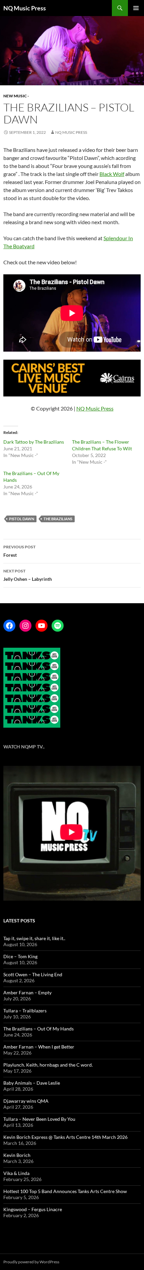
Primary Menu (136, 8)
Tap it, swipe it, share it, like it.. (34, 938)
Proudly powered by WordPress (31, 1261)
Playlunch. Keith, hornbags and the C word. (48, 1065)
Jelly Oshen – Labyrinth (27, 575)
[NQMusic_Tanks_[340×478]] (31, 687)
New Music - (16, 95)
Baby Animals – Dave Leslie (31, 1083)
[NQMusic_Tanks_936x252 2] (72, 377)
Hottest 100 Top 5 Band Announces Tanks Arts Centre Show (65, 1191)
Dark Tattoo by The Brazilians (33, 442)
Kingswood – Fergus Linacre (32, 1209)
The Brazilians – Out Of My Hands (38, 1028)
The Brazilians (58, 519)
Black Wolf (111, 174)
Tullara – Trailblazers (25, 1010)
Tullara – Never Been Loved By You (39, 1119)
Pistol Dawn (21, 519)
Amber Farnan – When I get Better (38, 1047)
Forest (19, 551)
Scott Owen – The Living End (32, 974)
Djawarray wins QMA (26, 1101)
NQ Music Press (24, 8)
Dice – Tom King (20, 956)
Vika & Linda (16, 1173)
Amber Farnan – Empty (27, 992)
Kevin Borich (16, 1155)
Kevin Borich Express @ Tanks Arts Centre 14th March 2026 (65, 1137)
